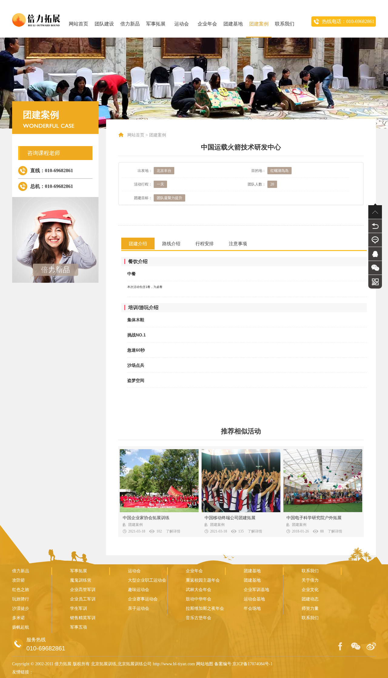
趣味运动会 (138, 589)
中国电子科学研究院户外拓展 (314, 518)
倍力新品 (130, 23)
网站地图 (204, 664)
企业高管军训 (82, 589)
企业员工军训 (82, 599)
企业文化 (310, 589)
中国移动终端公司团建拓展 (230, 518)
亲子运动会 (138, 608)
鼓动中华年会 (198, 599)
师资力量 (310, 608)
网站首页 (78, 23)
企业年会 (207, 23)
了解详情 (173, 531)
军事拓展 (156, 23)
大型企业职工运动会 (147, 580)
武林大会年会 (198, 589)
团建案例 (259, 23)
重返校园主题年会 (203, 580)
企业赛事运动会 (143, 599)
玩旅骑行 (20, 599)
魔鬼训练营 (80, 580)
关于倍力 (310, 580)
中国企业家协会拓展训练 (146, 518)
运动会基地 (254, 599)
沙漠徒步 (20, 608)
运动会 (181, 23)
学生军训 (78, 608)
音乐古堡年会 (198, 618)
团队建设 (104, 23)
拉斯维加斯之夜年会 (205, 608)
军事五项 (78, 627)
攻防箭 (18, 580)
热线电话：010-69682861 (348, 21)
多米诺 (18, 618)
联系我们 (284, 23)
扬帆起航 (20, 627)
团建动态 (310, 599)
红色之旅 (20, 589)
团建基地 (233, 23)
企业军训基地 (256, 589)
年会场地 (252, 608)
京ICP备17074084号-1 (252, 664)
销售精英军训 (82, 618)
